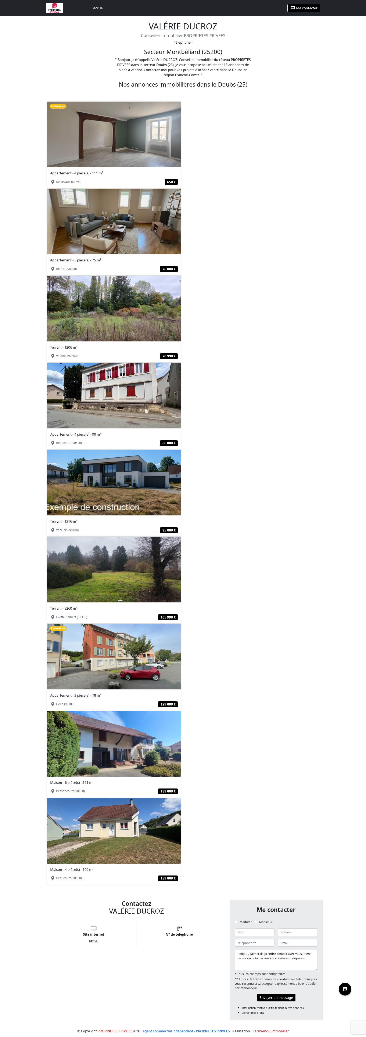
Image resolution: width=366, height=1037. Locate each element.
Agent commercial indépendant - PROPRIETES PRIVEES (186, 1031)
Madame (246, 922)
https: (93, 941)
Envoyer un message (276, 997)
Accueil (98, 8)
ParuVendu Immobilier (270, 1031)
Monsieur (266, 922)
